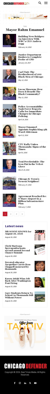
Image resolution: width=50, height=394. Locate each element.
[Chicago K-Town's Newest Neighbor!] (9, 183)
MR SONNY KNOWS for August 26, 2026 (18, 232)
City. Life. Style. (7, 81)
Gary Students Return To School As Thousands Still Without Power (19, 295)
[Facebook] (15, 383)
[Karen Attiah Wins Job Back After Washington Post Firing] (40, 282)
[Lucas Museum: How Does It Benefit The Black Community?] (9, 93)
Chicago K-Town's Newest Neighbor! (28, 180)
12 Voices (6, 116)
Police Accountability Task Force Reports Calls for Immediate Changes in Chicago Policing (30, 111)
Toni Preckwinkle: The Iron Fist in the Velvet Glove (31, 164)
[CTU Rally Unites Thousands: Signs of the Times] (9, 148)
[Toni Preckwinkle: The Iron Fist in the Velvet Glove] (9, 165)
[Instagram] (20, 383)
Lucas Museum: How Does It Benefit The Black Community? (30, 92)
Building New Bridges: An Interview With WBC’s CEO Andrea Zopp (31, 40)
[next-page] (22, 214)
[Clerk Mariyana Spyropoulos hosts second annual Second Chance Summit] (40, 249)
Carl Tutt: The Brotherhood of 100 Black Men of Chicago (30, 74)
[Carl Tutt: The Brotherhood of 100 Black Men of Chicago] (9, 76)
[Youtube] (35, 383)
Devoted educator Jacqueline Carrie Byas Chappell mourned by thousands (17, 266)
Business (6, 46)
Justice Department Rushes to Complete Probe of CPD (30, 57)
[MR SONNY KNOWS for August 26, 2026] (40, 235)
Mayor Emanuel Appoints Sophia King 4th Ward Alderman (32, 129)
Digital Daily (8, 137)
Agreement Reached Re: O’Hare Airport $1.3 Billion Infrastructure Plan (32, 200)
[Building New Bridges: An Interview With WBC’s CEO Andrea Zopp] (9, 40)
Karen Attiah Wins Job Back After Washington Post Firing (18, 281)
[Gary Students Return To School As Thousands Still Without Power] (40, 297)
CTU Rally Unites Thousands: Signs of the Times (32, 147)
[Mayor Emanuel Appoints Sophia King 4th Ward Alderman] (9, 131)
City (4, 64)
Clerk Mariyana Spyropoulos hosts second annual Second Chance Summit (17, 249)
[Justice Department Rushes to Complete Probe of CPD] (9, 58)
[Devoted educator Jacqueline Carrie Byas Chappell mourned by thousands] (40, 266)
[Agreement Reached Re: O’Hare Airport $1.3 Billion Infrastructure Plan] (9, 200)
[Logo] (25, 366)
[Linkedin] (25, 383)
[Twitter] (30, 383)
